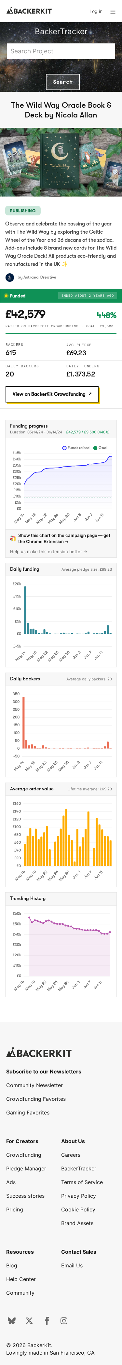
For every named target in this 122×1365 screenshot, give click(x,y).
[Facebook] (46, 1323)
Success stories (25, 1196)
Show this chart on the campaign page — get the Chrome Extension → (64, 538)
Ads (11, 1182)
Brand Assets (77, 1223)
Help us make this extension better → (49, 551)
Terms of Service (82, 1182)
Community (20, 1293)
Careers (70, 1155)
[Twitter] (29, 1323)
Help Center (21, 1279)
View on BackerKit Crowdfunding (49, 394)
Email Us (72, 1265)
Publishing (23, 211)
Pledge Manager (26, 1168)
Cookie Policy (78, 1209)
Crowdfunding (23, 1155)
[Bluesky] (11, 1323)
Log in (95, 11)
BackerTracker (61, 31)
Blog (11, 1265)
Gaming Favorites (27, 1112)
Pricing (14, 1209)
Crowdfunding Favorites (36, 1099)
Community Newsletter (34, 1085)
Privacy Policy (78, 1196)
